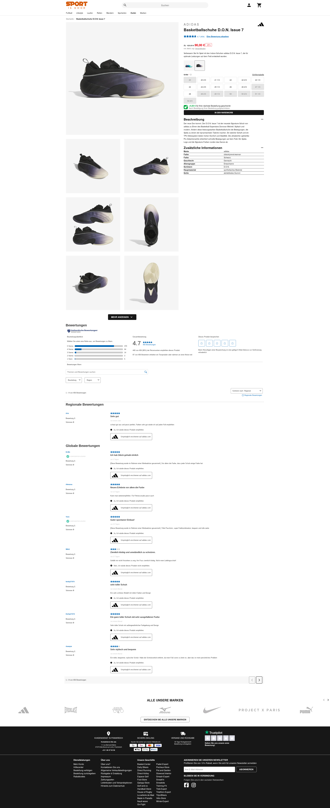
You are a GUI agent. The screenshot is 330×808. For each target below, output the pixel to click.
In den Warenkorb (224, 112)
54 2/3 (189, 100)
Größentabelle (258, 74)
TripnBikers (161, 795)
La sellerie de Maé (145, 795)
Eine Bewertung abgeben (218, 36)
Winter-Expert (162, 801)
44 (190, 87)
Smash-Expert (162, 776)
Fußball (69, 13)
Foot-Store (142, 779)
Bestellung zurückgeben (182, 744)
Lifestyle (79, 13)
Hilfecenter (78, 767)
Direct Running (144, 770)
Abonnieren (246, 769)
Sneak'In (160, 779)
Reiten (99, 13)
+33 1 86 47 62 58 (108, 750)
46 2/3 (244, 87)
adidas (192, 24)
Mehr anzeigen (120, 317)
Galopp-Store (143, 782)
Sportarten (122, 13)
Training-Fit (161, 785)
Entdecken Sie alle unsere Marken (165, 719)
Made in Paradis (144, 798)
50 (231, 94)
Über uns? (105, 764)
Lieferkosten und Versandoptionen (116, 782)
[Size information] (191, 74)
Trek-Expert (161, 788)
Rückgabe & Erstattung (111, 773)
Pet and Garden (163, 770)
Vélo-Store (161, 798)
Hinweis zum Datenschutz (113, 785)
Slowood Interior (163, 773)
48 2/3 (203, 94)
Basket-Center (143, 764)
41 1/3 (217, 80)
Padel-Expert (162, 764)
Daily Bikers (142, 767)
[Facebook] (186, 785)
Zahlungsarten (107, 779)
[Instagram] (193, 785)
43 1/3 (257, 80)
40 (190, 80)
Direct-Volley (143, 773)
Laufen (90, 13)
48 (190, 94)
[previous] (324, 700)
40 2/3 (203, 80)
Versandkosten (200, 48)
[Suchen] (125, 5)
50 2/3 (244, 94)
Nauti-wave (142, 801)
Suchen (165, 5)
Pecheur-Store (162, 767)
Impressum (106, 776)
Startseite (70, 19)
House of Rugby (144, 791)
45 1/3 (217, 87)
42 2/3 (244, 80)
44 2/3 (203, 87)
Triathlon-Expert (163, 791)
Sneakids (160, 782)
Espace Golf (142, 776)
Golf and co (142, 785)
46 (231, 87)
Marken (143, 13)
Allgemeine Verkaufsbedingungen (116, 770)
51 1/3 (257, 94)
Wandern (110, 13)
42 (231, 80)
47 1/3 (257, 87)
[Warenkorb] (259, 5)
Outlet (133, 13)
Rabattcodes (79, 776)
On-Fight (141, 804)
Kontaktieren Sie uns (108, 742)
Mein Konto (78, 764)
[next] (328, 700)
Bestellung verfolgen (82, 770)
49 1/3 (217, 94)
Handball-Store (144, 788)
